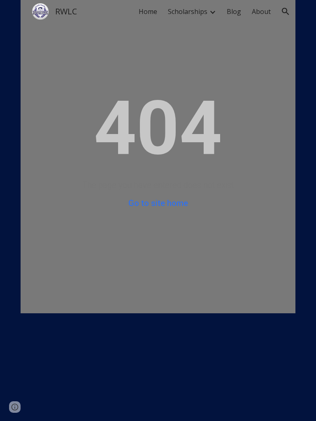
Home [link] (148, 11)
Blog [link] (234, 11)
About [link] (261, 11)
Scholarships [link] (187, 11)
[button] (285, 11)
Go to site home (158, 203)
